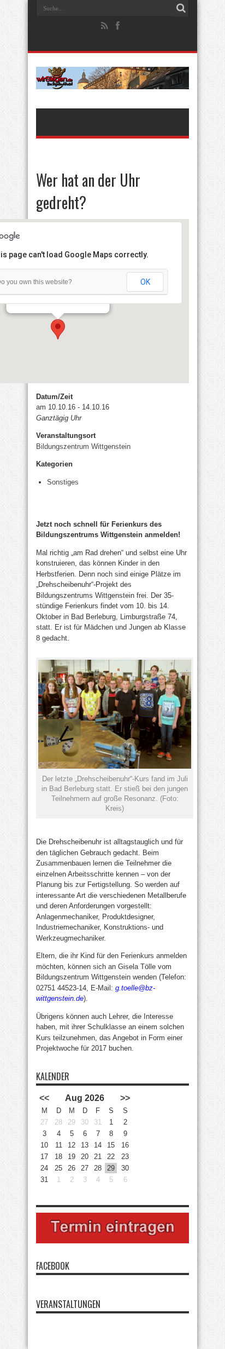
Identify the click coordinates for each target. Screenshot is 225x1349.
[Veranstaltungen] (112, 81)
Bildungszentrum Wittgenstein (83, 446)
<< (44, 1098)
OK (145, 282)
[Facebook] (117, 25)
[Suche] (181, 8)
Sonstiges (63, 482)
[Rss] (104, 25)
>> (125, 1098)
